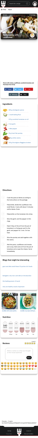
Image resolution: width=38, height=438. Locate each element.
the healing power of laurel (11, 281)
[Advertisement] (19, 60)
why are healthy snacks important (13, 286)
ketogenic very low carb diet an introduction (17, 275)
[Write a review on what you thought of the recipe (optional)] (19, 354)
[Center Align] (27, 2)
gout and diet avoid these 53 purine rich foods (17, 266)
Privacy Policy (9, 433)
